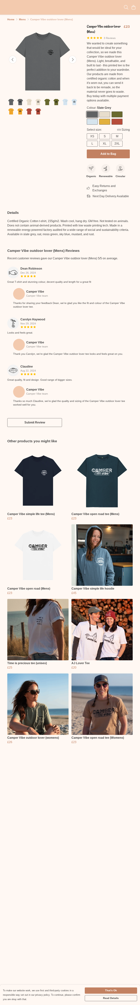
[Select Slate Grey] (92, 114)
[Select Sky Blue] (92, 122)
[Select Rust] (117, 122)
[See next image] (72, 59)
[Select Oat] (104, 114)
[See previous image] (12, 59)
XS (92, 136)
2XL (117, 143)
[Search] (126, 7)
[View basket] (133, 7)
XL (104, 143)
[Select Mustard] (104, 122)
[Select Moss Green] (117, 114)
